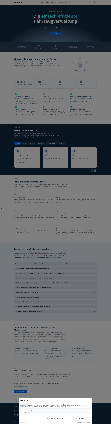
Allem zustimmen (80, 418)
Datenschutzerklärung (81, 422)
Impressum (89, 422)
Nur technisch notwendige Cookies (55, 418)
